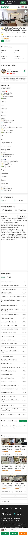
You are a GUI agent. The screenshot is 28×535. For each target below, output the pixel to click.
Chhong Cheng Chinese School (8, 360)
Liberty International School (8, 396)
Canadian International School (8, 332)
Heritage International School (8, 289)
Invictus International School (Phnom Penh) (10, 301)
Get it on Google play (19, 514)
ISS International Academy (7, 318)
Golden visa (3, 527)
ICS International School (7, 356)
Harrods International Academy (9, 305)
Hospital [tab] (9, 277)
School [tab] (3, 277)
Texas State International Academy (10, 314)
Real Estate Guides (14, 527)
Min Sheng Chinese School (7, 405)
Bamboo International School (8, 282)
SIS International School (7, 374)
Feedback (9, 518)
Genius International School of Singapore (11, 296)
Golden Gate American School (8, 370)
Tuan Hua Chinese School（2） (9, 340)
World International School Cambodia (10, 414)
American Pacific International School (10, 367)
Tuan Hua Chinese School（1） (9, 381)
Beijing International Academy (8, 347)
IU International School (6, 293)
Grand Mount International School (9, 389)
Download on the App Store (8, 514)
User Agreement (17, 518)
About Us (3, 518)
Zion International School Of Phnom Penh (10, 351)
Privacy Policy (4, 520)
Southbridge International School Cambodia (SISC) (9, 409)
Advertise (16, 520)
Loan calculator (4, 524)
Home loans (12, 524)
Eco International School (7, 363)
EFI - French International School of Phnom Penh (10, 310)
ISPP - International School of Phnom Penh (10, 400)
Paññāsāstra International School (9, 329)
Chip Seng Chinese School (7, 378)
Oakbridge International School (9, 343)
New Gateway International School (9, 385)
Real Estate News (22, 527)
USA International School (7, 336)
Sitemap (11, 520)
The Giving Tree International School (10, 285)
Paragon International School (8, 321)
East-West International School (9, 325)
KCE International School (7, 392)
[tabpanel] (14, 348)
